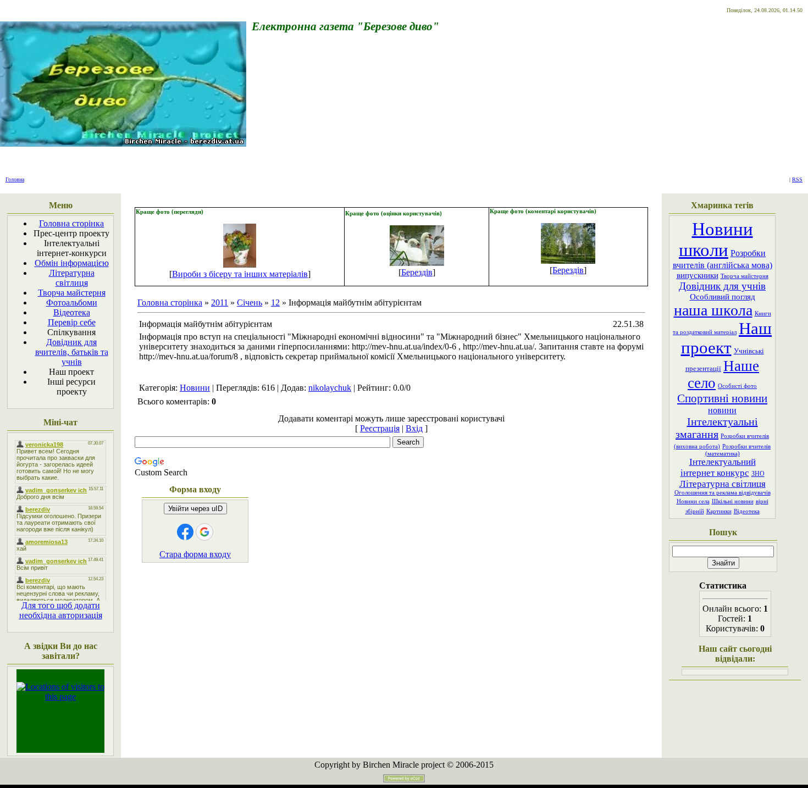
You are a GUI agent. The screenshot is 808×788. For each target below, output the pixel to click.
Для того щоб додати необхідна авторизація (60, 610)
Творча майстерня (744, 276)
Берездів (417, 272)
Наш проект (726, 338)
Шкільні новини (733, 501)
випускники (697, 275)
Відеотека (747, 511)
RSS (797, 179)
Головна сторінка (169, 302)
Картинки (719, 511)
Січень (249, 302)
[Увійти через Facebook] (185, 532)
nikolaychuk (329, 387)
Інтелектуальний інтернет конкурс (718, 467)
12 (275, 302)
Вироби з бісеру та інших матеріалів (240, 274)
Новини (195, 387)
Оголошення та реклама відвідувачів (722, 493)
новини (722, 410)
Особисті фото (737, 386)
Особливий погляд (722, 296)
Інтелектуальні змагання (717, 427)
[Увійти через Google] (204, 532)
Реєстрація (380, 428)
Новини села (693, 501)
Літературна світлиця (722, 484)
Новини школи (716, 239)
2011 (219, 302)
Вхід (414, 428)
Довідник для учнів (722, 286)
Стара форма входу (195, 554)
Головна (14, 179)
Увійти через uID (195, 508)
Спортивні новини (722, 398)
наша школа (713, 310)
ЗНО (758, 474)
